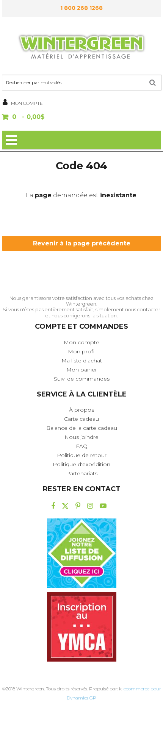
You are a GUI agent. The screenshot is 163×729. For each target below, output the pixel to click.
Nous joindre (81, 437)
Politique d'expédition (81, 464)
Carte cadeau (81, 418)
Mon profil (82, 351)
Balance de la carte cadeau (81, 428)
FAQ (82, 446)
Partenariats (81, 473)
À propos (81, 409)
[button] (81, 117)
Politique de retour (82, 455)
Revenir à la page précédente (81, 243)
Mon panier (81, 369)
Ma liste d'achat (81, 360)
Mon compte (81, 342)
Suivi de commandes (82, 378)
